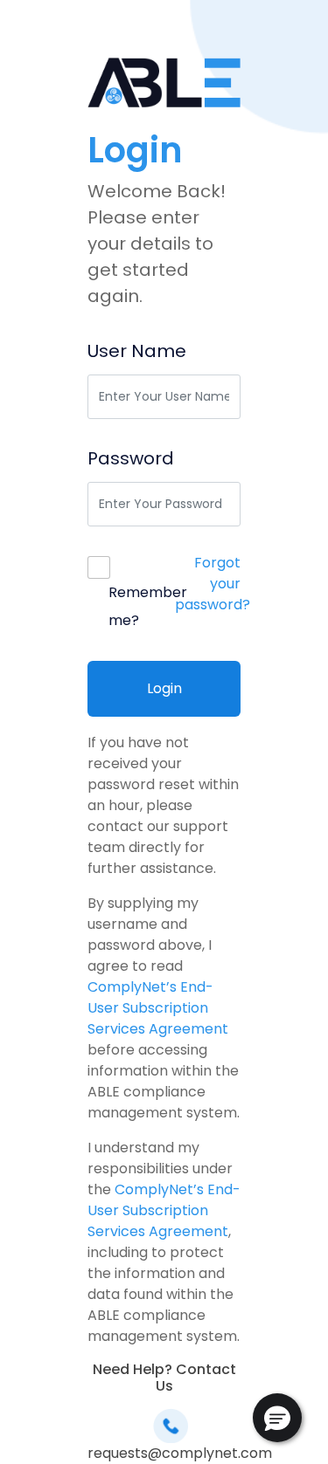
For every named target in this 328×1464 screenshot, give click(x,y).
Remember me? (147, 606)
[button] (277, 1417)
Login (164, 688)
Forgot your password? (212, 584)
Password (130, 458)
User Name (136, 351)
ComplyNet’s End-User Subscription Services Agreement (157, 1008)
